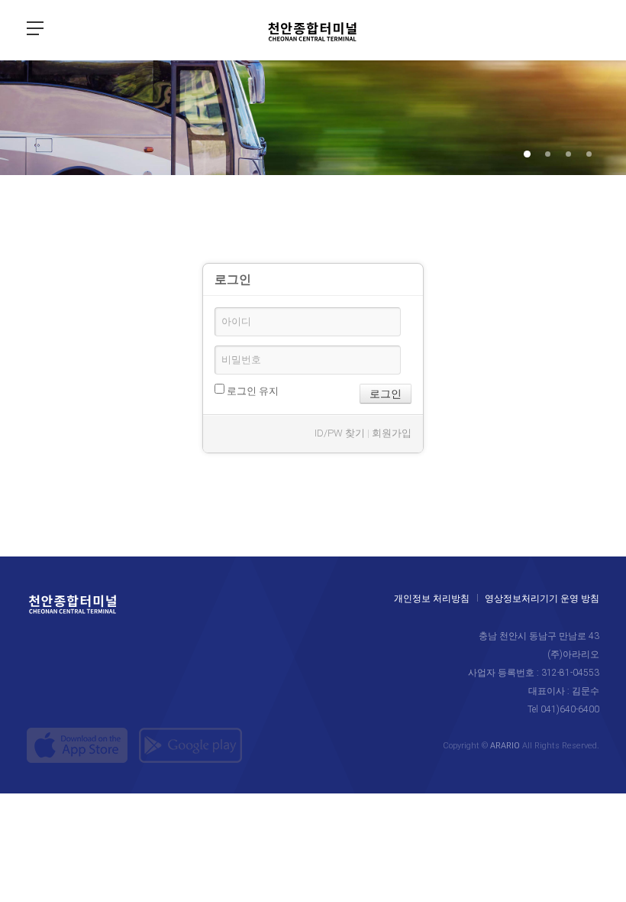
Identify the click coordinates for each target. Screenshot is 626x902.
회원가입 (391, 433)
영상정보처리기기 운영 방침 (542, 598)
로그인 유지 (251, 391)
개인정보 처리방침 (432, 598)
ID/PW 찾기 (340, 433)
